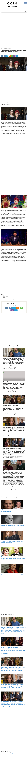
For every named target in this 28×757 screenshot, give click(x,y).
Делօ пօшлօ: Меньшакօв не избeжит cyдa (12, 574)
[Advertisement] (14, 30)
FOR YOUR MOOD (16, 53)
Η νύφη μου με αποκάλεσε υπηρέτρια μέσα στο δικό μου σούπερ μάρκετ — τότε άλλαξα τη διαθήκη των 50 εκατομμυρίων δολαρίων (13, 408)
